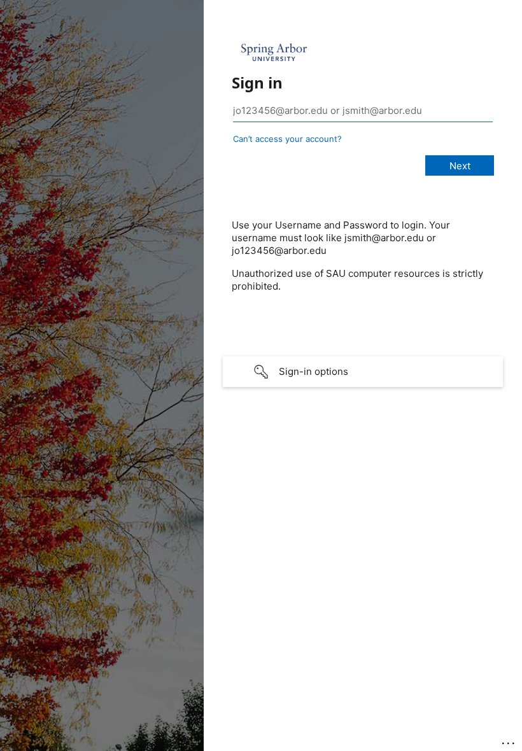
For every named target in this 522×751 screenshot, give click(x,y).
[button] (363, 371)
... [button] (509, 740)
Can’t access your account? (287, 139)
